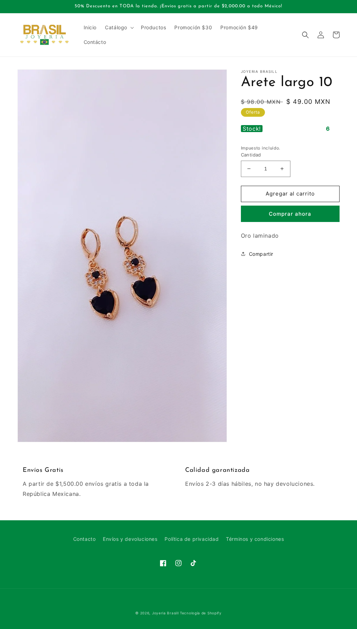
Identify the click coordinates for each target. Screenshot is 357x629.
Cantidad (251, 155)
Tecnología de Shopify (201, 613)
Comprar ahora (290, 213)
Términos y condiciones (255, 539)
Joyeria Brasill (165, 613)
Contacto (84, 539)
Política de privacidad (192, 539)
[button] (119, 27)
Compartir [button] (261, 254)
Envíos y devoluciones (130, 539)
